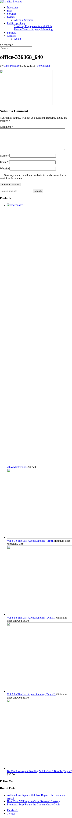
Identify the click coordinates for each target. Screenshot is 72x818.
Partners (11, 32)
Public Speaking (16, 23)
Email (4, 162)
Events (11, 16)
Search (38, 191)
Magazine (12, 7)
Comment (6, 126)
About (17, 38)
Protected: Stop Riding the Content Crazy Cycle (33, 804)
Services (11, 13)
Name (4, 155)
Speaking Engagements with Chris (33, 26)
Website (4, 168)
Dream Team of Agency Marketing (33, 29)
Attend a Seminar (23, 20)
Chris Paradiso (11, 65)
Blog (9, 10)
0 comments (43, 65)
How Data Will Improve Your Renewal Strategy (33, 801)
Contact (11, 35)
